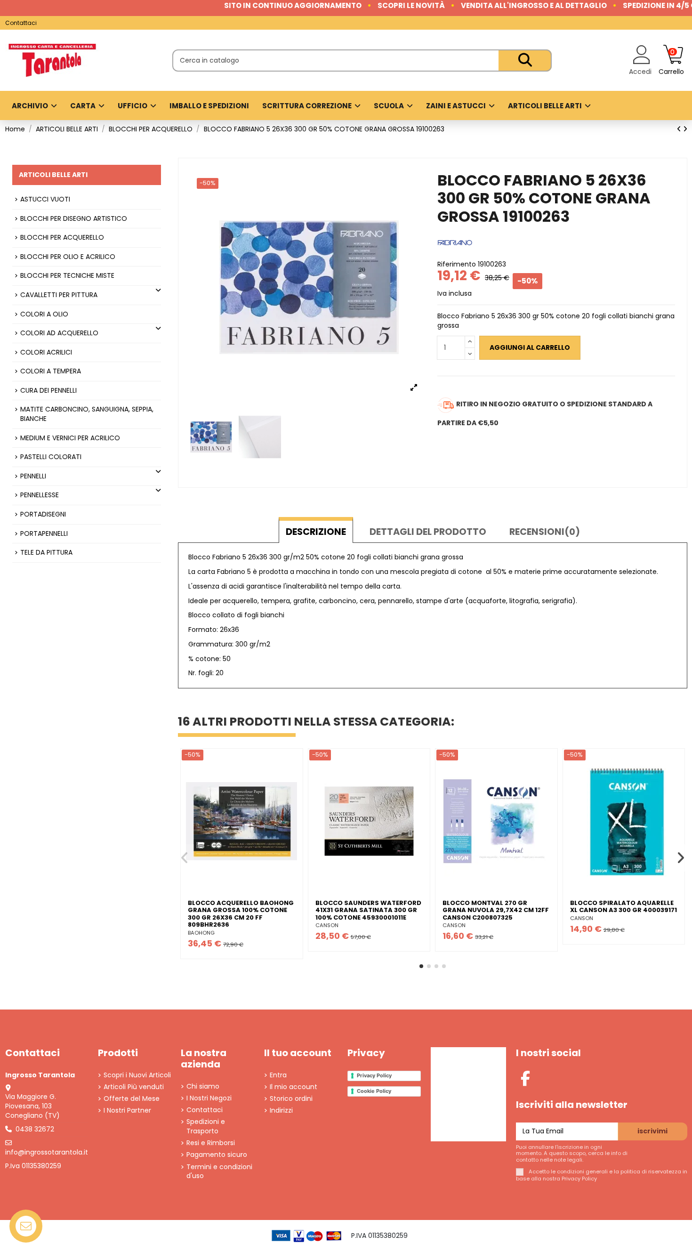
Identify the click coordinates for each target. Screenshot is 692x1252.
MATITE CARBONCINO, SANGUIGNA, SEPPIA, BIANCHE (86, 414)
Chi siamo (202, 1086)
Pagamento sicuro (216, 1154)
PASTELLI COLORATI (50, 456)
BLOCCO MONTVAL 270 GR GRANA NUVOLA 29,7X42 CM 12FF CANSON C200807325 (496, 910)
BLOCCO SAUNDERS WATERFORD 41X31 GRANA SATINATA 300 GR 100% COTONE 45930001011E (368, 910)
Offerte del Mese (132, 1098)
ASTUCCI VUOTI (45, 199)
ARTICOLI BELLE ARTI (53, 174)
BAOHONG (201, 933)
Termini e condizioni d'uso (219, 1172)
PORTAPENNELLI (44, 533)
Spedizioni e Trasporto (205, 1126)
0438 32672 (35, 1129)
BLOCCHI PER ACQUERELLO (62, 237)
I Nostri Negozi (209, 1098)
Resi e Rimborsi (210, 1143)
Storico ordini (291, 1098)
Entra (278, 1075)
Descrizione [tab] (316, 531)
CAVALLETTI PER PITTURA (58, 295)
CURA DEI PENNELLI (48, 390)
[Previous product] (680, 129)
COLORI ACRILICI (46, 352)
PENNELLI (33, 476)
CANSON (326, 925)
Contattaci (21, 23)
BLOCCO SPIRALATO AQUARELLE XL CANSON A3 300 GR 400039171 (623, 906)
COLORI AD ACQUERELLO (59, 333)
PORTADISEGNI (43, 514)
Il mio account (293, 1086)
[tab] (545, 530)
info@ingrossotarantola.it (46, 1152)
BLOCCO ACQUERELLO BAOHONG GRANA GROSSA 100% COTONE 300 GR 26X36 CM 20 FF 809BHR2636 (241, 913)
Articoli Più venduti (134, 1086)
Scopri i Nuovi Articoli (137, 1075)
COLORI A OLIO (44, 314)
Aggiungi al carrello (530, 347)
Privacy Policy (374, 1075)
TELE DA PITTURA (46, 552)
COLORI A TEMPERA (50, 371)
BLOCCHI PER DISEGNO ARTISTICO (73, 218)
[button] (421, 966)
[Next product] (685, 129)
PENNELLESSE (39, 495)
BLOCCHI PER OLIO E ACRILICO (67, 256)
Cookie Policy (374, 1091)
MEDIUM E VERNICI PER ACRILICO (70, 438)
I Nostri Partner (127, 1110)
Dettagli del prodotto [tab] (428, 531)
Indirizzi (281, 1110)
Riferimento (456, 264)
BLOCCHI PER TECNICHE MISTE (67, 275)
